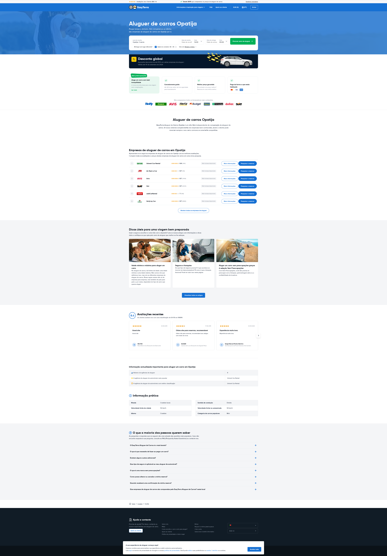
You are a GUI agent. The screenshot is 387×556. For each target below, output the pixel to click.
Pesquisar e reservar (247, 163)
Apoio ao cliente (221, 7)
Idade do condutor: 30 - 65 (166, 47)
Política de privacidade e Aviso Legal (173, 534)
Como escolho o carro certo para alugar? (174, 529)
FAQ (211, 7)
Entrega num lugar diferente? (143, 47)
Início (133, 504)
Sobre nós (165, 524)
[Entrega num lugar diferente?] (132, 47)
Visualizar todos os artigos (193, 295)
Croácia (140, 504)
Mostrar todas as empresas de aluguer (193, 210)
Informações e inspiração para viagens (190, 7)
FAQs (163, 527)
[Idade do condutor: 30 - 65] (156, 47)
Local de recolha (137, 40)
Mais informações (229, 163)
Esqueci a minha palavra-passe (204, 527)
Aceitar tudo (254, 549)
